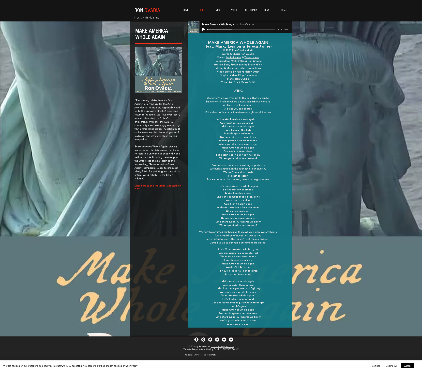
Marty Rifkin (237, 60)
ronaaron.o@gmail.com (222, 346)
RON (147, 10)
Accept (407, 365)
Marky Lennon (233, 57)
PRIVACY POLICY (231, 349)
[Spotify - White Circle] (203, 339)
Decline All (391, 365)
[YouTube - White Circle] (224, 339)
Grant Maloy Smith (210, 349)
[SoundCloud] (231, 339)
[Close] (418, 365)
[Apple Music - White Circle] (210, 339)
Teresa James (251, 57)
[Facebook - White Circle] (196, 339)
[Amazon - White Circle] (217, 339)
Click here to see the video (150, 185)
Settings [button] (376, 365)
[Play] (203, 29)
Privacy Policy (130, 365)
